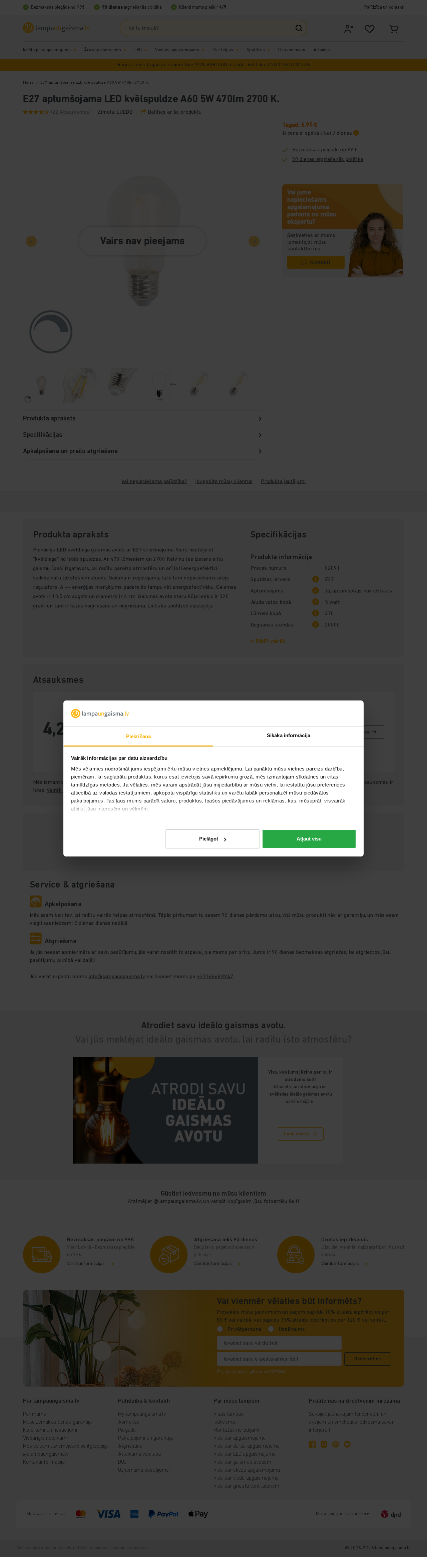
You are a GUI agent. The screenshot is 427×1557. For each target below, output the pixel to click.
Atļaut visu (309, 839)
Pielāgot (208, 839)
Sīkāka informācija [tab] (288, 735)
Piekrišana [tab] (138, 736)
